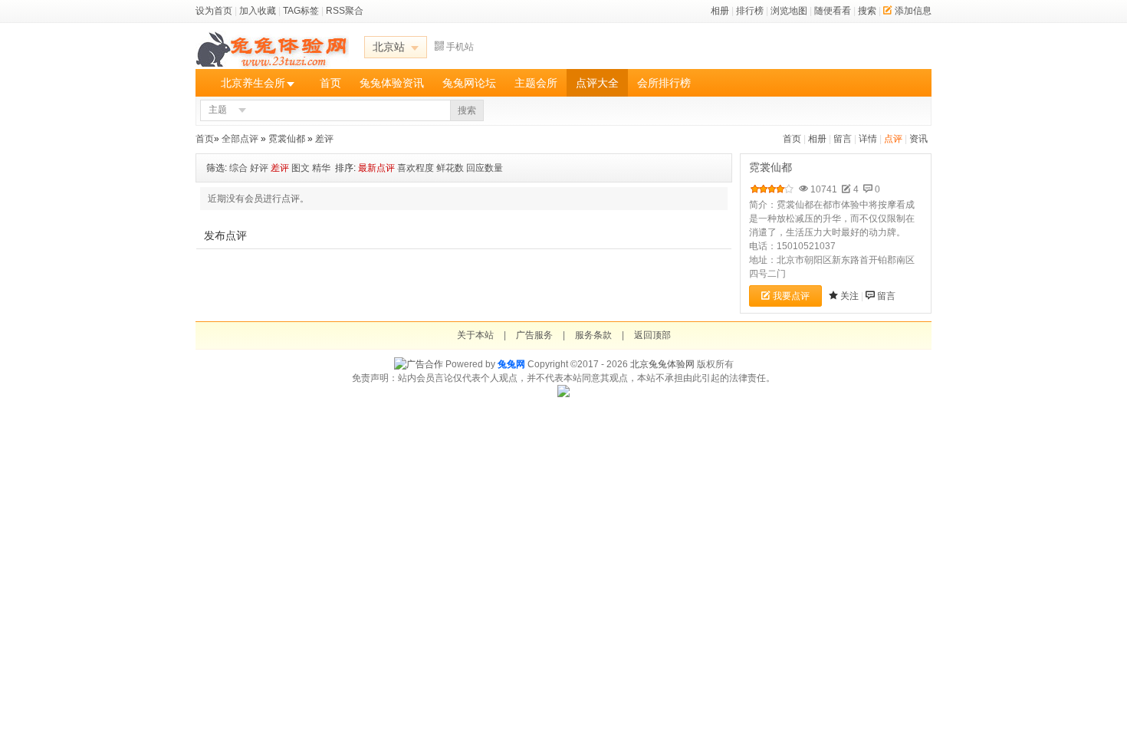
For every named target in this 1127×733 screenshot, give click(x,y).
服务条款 (593, 335)
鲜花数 (450, 168)
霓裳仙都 (286, 138)
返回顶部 (652, 335)
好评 (259, 168)
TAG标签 (301, 10)
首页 (330, 83)
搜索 (867, 10)
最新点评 (376, 168)
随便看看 (832, 10)
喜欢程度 (415, 168)
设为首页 (214, 10)
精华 (321, 168)
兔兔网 (511, 364)
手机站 (460, 46)
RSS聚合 (344, 10)
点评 (893, 138)
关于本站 (475, 335)
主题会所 (535, 83)
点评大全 (597, 83)
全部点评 (240, 138)
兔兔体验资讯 (392, 83)
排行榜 (750, 10)
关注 (849, 296)
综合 (238, 168)
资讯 (918, 138)
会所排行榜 (664, 83)
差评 (324, 138)
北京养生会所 (253, 83)
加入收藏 (257, 10)
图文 (300, 168)
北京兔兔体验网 (662, 364)
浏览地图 (788, 10)
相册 (720, 10)
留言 (842, 138)
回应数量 (484, 168)
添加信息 (913, 10)
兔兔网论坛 (469, 83)
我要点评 (791, 296)
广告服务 (534, 335)
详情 (868, 138)
